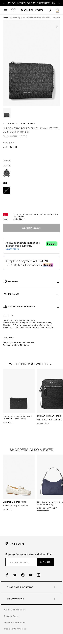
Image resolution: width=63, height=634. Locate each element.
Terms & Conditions (14, 622)
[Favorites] (13, 10)
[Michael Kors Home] (32, 10)
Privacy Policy (11, 616)
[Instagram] (38, 575)
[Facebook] (7, 575)
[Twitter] (15, 575)
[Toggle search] (50, 10)
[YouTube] (30, 575)
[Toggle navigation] (5, 10)
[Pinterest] (23, 575)
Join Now (19, 219)
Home (5, 17)
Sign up (45, 562)
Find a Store (16, 543)
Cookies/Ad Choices (15, 628)
